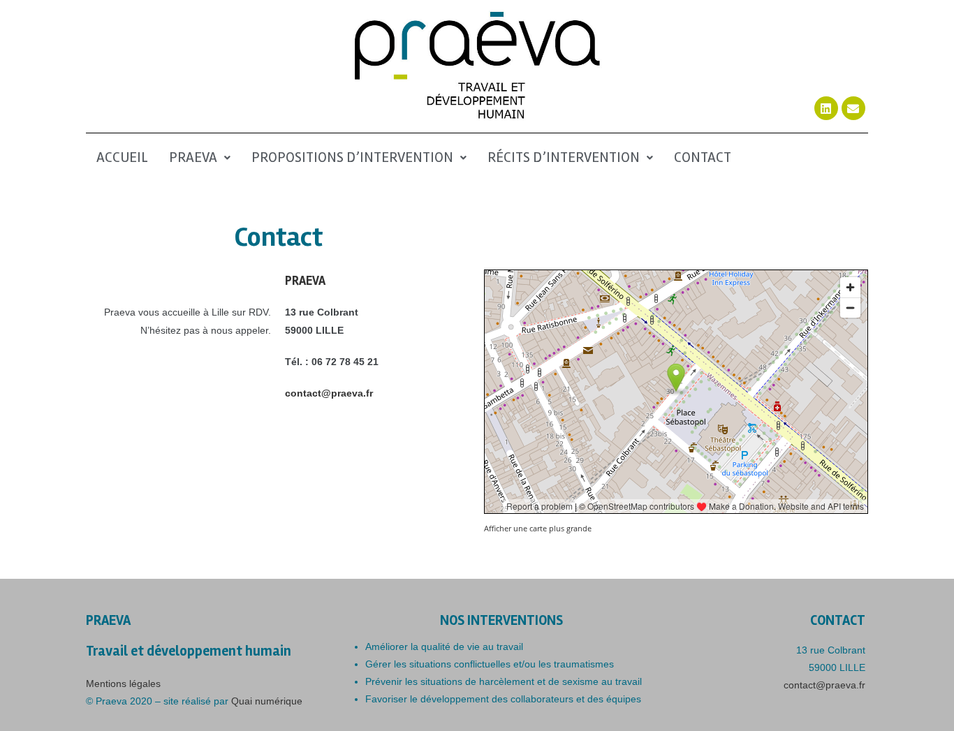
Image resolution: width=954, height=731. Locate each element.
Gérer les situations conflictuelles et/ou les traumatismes (489, 664)
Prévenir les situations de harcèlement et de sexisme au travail (503, 681)
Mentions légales (123, 683)
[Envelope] (853, 108)
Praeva (193, 157)
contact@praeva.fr (329, 393)
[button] (200, 158)
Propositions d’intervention (352, 157)
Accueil (122, 157)
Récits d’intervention (563, 157)
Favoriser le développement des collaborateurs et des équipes (503, 698)
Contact (702, 157)
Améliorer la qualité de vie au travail (444, 646)
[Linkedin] (826, 108)
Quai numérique (266, 701)
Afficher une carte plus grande (538, 528)
